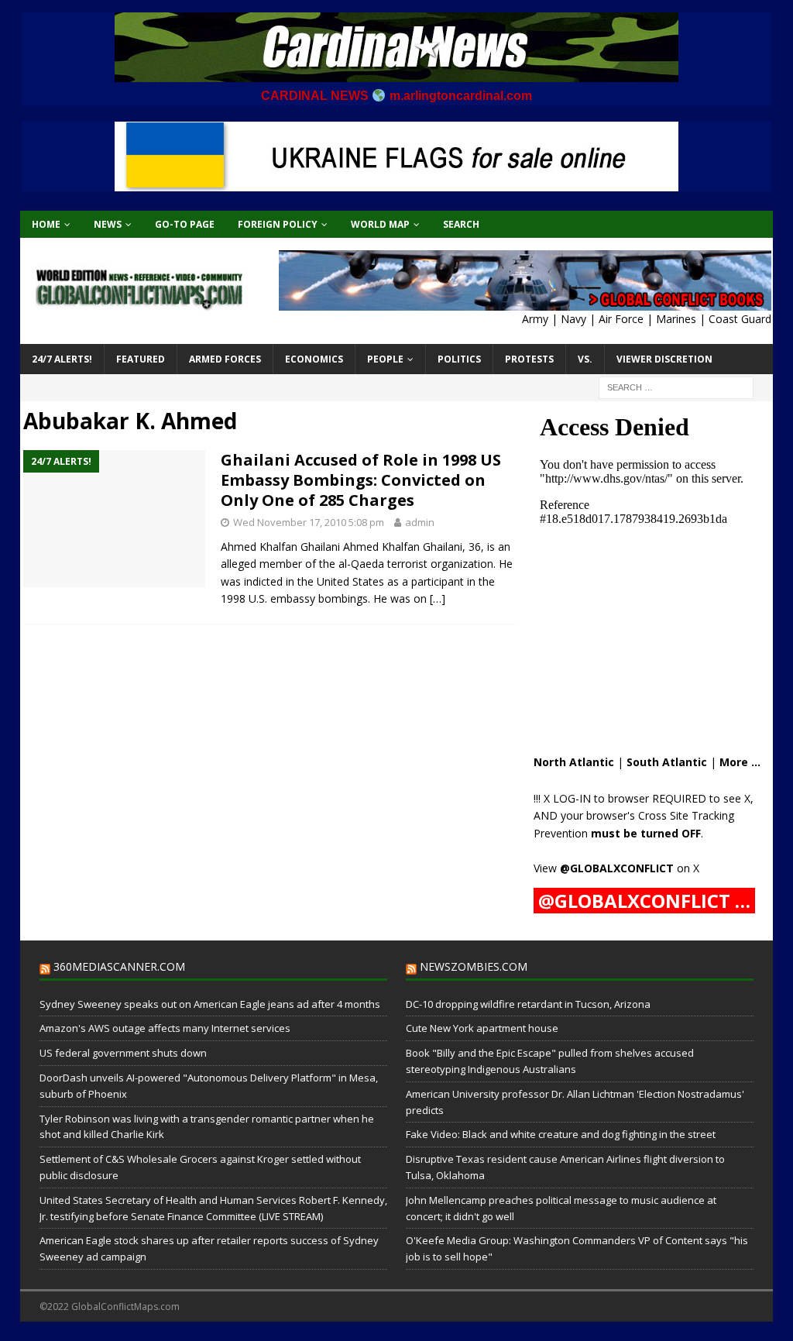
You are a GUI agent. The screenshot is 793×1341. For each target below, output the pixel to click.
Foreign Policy (278, 224)
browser (628, 798)
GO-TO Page (185, 224)
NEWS (108, 224)
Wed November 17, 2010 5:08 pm (308, 522)
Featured (140, 359)
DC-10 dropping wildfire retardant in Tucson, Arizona (528, 1004)
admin (419, 522)
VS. (585, 359)
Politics (459, 359)
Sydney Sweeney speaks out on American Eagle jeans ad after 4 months (209, 1004)
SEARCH (461, 224)
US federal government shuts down (123, 1053)
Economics (314, 359)
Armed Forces (225, 359)
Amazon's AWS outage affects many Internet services (164, 1028)
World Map (380, 224)
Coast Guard (740, 318)
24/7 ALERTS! (62, 359)
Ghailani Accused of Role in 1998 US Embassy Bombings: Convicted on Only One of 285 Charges (361, 480)
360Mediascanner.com (119, 966)
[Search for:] (676, 386)
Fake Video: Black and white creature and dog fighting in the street (561, 1134)
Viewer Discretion (664, 359)
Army (535, 318)
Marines (676, 318)
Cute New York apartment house (482, 1028)
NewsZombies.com (473, 966)
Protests (529, 359)
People (385, 359)
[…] (437, 598)
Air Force (621, 318)
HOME (46, 224)
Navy (573, 318)
